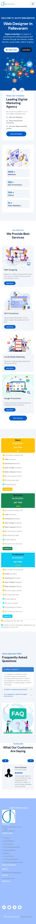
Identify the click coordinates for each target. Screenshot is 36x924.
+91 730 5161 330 (8, 878)
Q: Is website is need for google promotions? (15, 695)
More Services (18, 418)
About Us (6, 838)
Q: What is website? (11, 669)
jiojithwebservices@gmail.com (12, 872)
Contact (6, 853)
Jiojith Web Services (12, 916)
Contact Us (7, 489)
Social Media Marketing (14, 357)
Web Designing (10, 270)
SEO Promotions (11, 313)
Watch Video (12, 81)
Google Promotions (12, 398)
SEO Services (8, 844)
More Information (16, 134)
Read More (9, 283)
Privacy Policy (8, 856)
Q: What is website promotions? (15, 689)
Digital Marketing (9, 850)
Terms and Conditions (10, 859)
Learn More (26, 81)
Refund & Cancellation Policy (13, 862)
